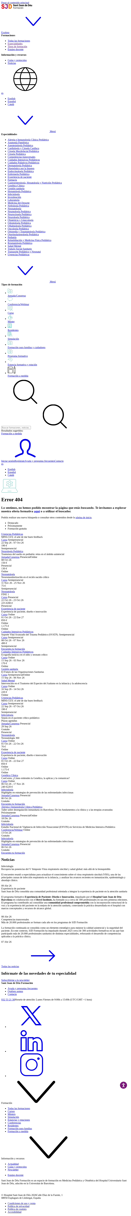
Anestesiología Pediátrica (20, 145)
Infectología (14, 194)
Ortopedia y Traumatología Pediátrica (26, 231)
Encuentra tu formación (13, 649)
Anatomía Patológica (18, 142)
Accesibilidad (14, 1212)
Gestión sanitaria (16, 188)
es (2, 93)
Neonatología (14, 208)
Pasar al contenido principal (15, 2)
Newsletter (13, 1169)
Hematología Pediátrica (19, 191)
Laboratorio (13, 200)
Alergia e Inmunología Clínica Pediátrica (28, 139)
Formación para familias (20, 1128)
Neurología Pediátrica (19, 217)
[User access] (25, 458)
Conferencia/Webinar (12, 829)
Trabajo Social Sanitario (20, 248)
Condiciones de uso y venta (21, 1203)
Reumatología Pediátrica (20, 243)
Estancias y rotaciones (19, 1120)
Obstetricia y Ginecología (20, 220)
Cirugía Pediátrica (17, 154)
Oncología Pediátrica (18, 228)
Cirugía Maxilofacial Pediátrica (23, 151)
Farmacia (12, 180)
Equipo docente (15, 49)
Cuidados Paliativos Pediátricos (23, 162)
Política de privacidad (18, 1206)
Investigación (14, 197)
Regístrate (20, 461)
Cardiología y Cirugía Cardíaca (23, 148)
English (11, 98)
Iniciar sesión (8, 461)
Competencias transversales (21, 157)
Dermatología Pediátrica (20, 165)
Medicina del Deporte (19, 202)
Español (12, 101)
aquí (37, 511)
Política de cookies (17, 1209)
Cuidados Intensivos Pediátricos (24, 159)
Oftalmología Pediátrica (19, 225)
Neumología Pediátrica (19, 211)
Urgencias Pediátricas (18, 254)
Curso (4, 539)
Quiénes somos (15, 991)
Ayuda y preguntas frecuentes (39, 461)
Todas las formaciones (19, 40)
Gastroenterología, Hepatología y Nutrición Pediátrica (35, 182)
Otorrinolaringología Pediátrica (23, 234)
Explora (5, 32)
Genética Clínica (16, 185)
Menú (52, 131)
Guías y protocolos (17, 60)
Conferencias (14, 1122)
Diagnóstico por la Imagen (21, 168)
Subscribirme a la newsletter (15, 980)
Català (11, 104)
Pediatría (12, 237)
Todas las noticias (10, 966)
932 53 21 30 (8, 999)
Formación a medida (18, 375)
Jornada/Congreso (10, 557)
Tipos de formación (17, 46)
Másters (11, 1114)
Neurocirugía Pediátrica (19, 214)
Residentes (13, 1125)
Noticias (12, 63)
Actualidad (13, 1164)
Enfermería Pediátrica (18, 174)
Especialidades (15, 43)
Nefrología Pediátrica (18, 205)
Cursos (11, 1111)
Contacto (59, 461)
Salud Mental (14, 246)
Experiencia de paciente (20, 177)
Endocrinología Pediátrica (21, 171)
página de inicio (84, 517)
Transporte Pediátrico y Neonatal (24, 251)
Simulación (13, 1117)
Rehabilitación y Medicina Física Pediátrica (29, 240)
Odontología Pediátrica (19, 223)
